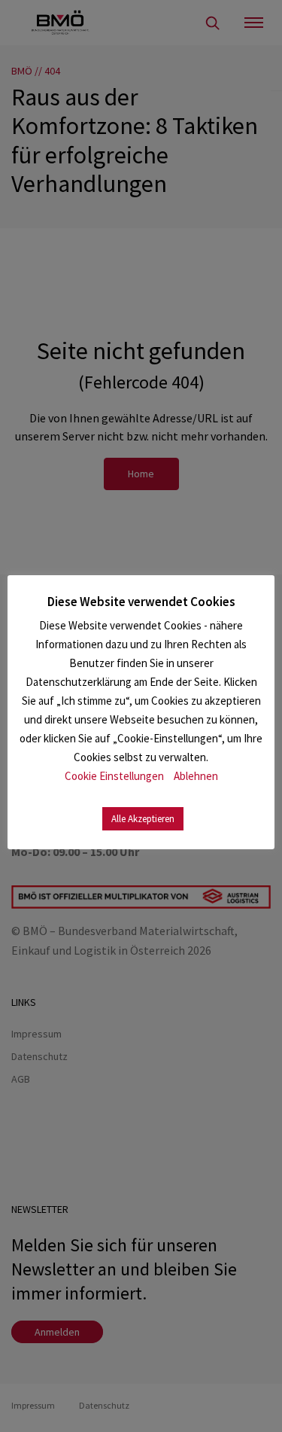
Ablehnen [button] (196, 776)
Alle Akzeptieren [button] (142, 818)
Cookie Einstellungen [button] (114, 776)
